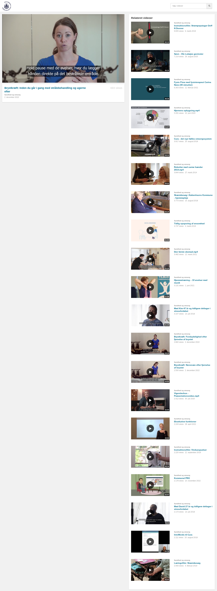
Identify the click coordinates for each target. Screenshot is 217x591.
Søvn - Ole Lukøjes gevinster (188, 54)
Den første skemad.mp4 (186, 252)
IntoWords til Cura (183, 535)
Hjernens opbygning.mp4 (187, 110)
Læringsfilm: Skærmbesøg (187, 563)
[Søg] (209, 6)
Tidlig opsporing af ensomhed (189, 223)
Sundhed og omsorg (12, 95)
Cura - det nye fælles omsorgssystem (193, 139)
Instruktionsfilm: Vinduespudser (190, 450)
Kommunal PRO (182, 478)
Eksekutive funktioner (185, 421)
